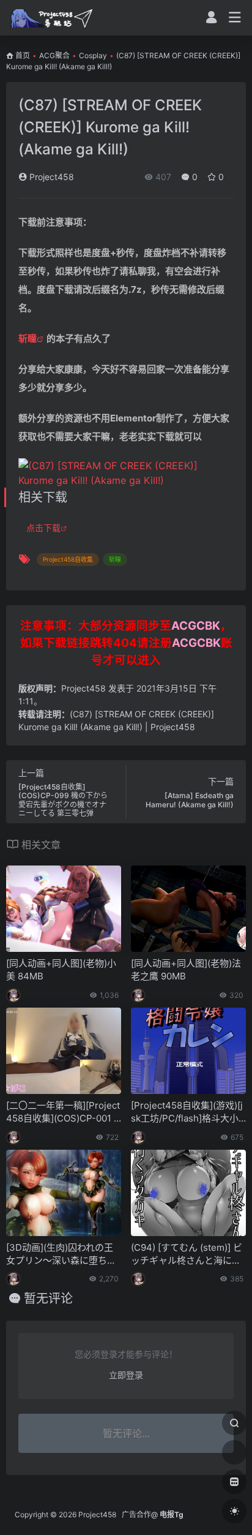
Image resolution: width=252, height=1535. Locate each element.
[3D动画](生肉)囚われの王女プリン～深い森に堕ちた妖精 (61, 1254)
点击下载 (43, 527)
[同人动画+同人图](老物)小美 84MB (61, 969)
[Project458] (51, 18)
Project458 (50, 177)
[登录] (211, 18)
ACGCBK (195, 626)
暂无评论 (48, 1298)
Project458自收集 (68, 559)
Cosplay (93, 55)
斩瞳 (27, 338)
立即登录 (126, 1375)
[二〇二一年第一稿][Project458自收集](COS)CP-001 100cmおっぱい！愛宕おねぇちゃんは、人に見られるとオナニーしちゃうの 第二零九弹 (63, 1112)
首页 (22, 55)
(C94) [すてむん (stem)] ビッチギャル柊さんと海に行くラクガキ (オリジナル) (186, 1254)
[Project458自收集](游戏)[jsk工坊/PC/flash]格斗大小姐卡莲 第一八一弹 (187, 1112)
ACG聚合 (54, 55)
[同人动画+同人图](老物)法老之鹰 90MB (186, 969)
